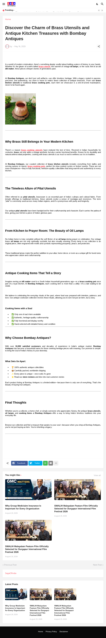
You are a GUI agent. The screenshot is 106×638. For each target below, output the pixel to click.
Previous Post (10, 565)
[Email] (50, 463)
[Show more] (56, 463)
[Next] (102, 10)
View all (97, 475)
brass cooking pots (36, 166)
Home (8, 19)
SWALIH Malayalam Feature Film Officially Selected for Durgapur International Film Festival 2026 (76, 509)
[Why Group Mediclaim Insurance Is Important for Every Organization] (28, 489)
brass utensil (44, 66)
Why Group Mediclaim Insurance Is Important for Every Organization (23, 507)
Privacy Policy (51, 631)
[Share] (99, 46)
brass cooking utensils (32, 150)
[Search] (102, 4)
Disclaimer (63, 631)
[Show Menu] (3, 4)
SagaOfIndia (10, 573)
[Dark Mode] (97, 4)
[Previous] (99, 10)
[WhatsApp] (45, 463)
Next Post (97, 565)
